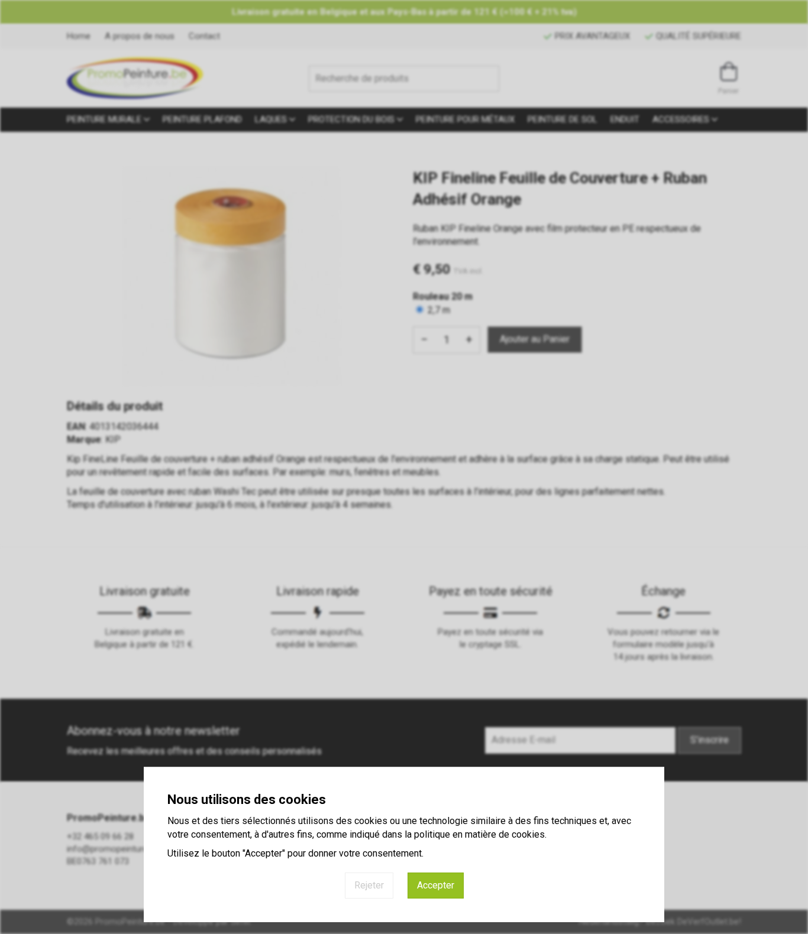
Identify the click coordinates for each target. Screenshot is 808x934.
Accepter (435, 885)
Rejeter (369, 885)
